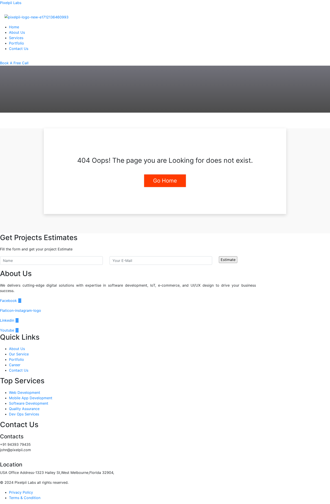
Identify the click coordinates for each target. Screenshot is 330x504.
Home (14, 27)
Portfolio (16, 43)
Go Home (165, 180)
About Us (17, 32)
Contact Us (18, 48)
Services (16, 38)
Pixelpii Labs (10, 2)
